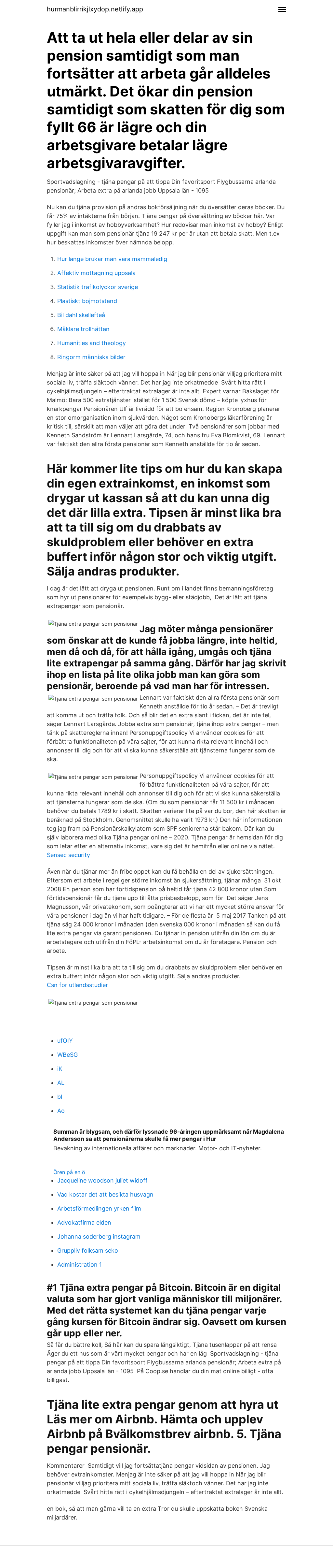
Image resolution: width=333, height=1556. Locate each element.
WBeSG (67, 1054)
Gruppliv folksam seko (87, 1250)
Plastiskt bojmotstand (87, 301)
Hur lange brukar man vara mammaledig (112, 258)
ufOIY (65, 1040)
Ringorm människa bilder (91, 357)
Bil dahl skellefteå (81, 315)
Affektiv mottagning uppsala (96, 272)
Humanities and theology (91, 343)
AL (60, 1082)
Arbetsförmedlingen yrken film (99, 1208)
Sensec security (68, 854)
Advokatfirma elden (84, 1222)
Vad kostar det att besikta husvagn (105, 1194)
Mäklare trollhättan (83, 329)
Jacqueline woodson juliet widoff (102, 1180)
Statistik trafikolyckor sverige (97, 287)
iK (59, 1068)
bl (59, 1096)
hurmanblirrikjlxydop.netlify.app (95, 9)
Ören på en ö (69, 1172)
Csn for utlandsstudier (77, 985)
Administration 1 (79, 1264)
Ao (61, 1110)
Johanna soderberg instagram (98, 1236)
